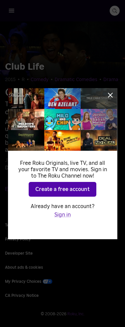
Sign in (62, 214)
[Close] (110, 95)
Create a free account (62, 189)
